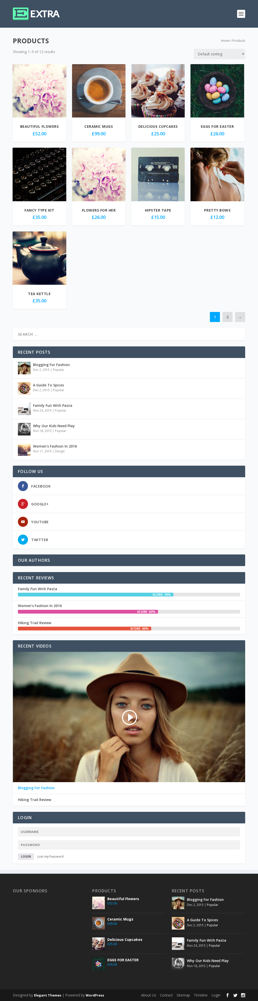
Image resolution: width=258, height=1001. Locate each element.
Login (26, 856)
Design (60, 451)
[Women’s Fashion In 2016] (24, 449)
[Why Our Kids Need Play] (24, 429)
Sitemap (183, 995)
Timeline (201, 995)
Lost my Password (50, 856)
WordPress (95, 995)
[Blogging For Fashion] (24, 368)
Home (225, 40)
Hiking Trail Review (34, 622)
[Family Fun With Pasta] (24, 409)
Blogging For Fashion (51, 364)
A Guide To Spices (48, 385)
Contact (166, 995)
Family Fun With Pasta (52, 405)
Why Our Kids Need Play (54, 425)
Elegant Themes (47, 995)
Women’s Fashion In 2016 (55, 446)
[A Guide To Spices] (24, 388)
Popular (58, 370)
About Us (148, 995)
